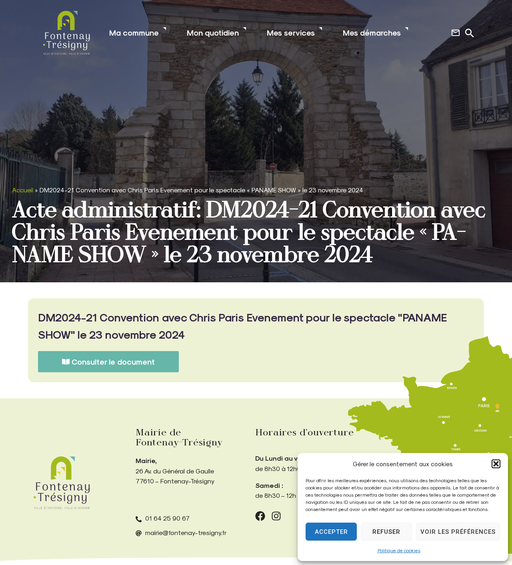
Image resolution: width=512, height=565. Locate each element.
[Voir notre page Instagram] (276, 516)
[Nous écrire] (455, 33)
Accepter (331, 531)
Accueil (22, 190)
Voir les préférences (458, 531)
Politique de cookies (399, 550)
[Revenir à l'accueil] (62, 482)
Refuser (386, 531)
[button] (496, 464)
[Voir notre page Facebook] (260, 516)
